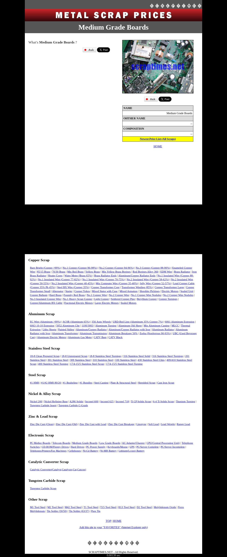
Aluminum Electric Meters (51, 337)
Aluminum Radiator (163, 329)
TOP (108, 520)
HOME (158, 146)
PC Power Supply (96, 446)
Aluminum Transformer (65, 333)
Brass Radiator (182, 271)
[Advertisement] (69, 87)
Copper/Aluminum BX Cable (46, 302)
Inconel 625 (107, 401)
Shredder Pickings (150, 291)
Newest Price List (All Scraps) (158, 138)
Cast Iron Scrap (165, 382)
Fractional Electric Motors (78, 302)
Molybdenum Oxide (165, 507)
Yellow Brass (92, 271)
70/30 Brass (58, 271)
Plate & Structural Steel (123, 382)
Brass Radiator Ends (105, 275)
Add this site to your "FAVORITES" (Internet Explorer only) (113, 527)
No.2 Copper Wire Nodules (178, 295)
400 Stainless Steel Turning (53, 363)
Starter (68, 291)
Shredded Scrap (146, 382)
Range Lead (183, 424)
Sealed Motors (128, 302)
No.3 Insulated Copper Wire (45, 299)
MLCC (175, 325)
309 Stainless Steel (80, 360)
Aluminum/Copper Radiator (91, 329)
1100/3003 (87, 325)
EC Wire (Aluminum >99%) (45, 321)
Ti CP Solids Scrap (141, 401)
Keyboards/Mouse (117, 446)
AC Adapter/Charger (133, 443)
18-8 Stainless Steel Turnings (105, 356)
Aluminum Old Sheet (130, 325)
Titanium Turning (185, 401)
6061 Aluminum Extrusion (179, 321)
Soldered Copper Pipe (123, 299)
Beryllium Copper (147, 299)
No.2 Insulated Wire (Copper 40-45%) (72, 283)
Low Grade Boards (109, 443)
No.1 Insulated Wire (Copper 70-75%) (103, 279)
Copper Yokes (82, 291)
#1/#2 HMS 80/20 (51, 382)
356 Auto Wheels (101, 321)
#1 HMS (34, 382)
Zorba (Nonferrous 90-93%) (155, 333)
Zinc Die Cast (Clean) (42, 424)
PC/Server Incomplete (173, 446)
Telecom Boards (61, 443)
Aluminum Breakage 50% (123, 333)
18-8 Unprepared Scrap (74, 356)
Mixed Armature (129, 291)
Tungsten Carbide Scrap (43, 488)
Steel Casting (101, 382)
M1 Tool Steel (37, 507)
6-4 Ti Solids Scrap (163, 401)
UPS (132, 446)
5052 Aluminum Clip (68, 325)
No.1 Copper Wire (97, 295)
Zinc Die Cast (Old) (66, 424)
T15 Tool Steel (108, 507)
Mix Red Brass (75, 271)
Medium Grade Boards (84, 443)
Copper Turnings (168, 299)
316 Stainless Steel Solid (136, 356)
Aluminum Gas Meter (80, 337)
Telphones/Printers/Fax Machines (48, 450)
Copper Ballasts (38, 295)
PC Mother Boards (40, 443)
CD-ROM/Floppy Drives (55, 446)
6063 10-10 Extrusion (42, 325)
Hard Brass (55, 295)
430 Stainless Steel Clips (151, 360)
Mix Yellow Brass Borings (116, 271)
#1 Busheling (70, 382)
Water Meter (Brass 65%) (78, 275)
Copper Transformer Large (169, 287)
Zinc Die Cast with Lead (92, 424)
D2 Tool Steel (144, 507)
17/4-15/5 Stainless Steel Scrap (87, 363)
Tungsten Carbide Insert (43, 405)
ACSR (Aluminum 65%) (76, 321)
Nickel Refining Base (56, 401)
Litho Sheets (49, 329)
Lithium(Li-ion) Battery (132, 450)
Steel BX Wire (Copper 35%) (73, 287)
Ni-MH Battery (108, 450)
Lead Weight (168, 424)
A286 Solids (76, 401)
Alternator (57, 291)
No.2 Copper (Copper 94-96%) (116, 267)
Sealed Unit (186, 291)
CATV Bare (100, 337)
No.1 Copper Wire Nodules (146, 295)
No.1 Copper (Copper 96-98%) (80, 267)
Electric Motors (170, 291)
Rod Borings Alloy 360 (145, 271)
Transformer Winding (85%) (137, 287)
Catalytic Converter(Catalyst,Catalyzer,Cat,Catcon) (58, 469)
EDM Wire (166, 271)
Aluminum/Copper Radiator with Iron (129, 329)
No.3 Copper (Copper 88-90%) (153, 267)
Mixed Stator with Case (105, 291)
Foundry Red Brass (74, 295)
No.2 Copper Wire (119, 295)
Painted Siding (66, 329)
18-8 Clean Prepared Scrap (45, 356)
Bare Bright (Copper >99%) (45, 267)
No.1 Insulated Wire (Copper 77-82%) (59, 279)
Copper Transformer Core (105, 287)
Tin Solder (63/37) (79, 511)
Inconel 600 (91, 401)
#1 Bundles (86, 382)
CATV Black (116, 337)
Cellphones (74, 450)
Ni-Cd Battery (90, 450)
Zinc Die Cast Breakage (121, 424)
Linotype (141, 424)
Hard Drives (77, 446)
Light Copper (101, 299)
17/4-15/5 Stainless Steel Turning (124, 363)
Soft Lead (153, 424)
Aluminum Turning (106, 325)
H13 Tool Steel (126, 507)
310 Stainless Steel (103, 360)
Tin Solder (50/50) (57, 511)
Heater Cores (55, 275)
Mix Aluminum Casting (157, 325)
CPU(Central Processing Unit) (163, 443)
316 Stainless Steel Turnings (167, 356)
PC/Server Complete (147, 446)
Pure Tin (95, 511)
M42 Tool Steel (73, 507)
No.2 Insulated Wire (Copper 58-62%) (148, 279)
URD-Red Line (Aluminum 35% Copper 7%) (138, 321)
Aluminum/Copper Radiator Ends (136, 275)
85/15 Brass (43, 271)
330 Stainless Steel (125, 360)
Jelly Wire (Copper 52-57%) (155, 283)
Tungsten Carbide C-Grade (73, 405)
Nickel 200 (36, 401)
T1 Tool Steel (91, 507)
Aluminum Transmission (93, 333)
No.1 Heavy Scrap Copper (77, 299)
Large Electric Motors (107, 302)
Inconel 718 (122, 401)
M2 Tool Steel (55, 507)
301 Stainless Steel (58, 360)
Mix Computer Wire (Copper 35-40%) (117, 283)
